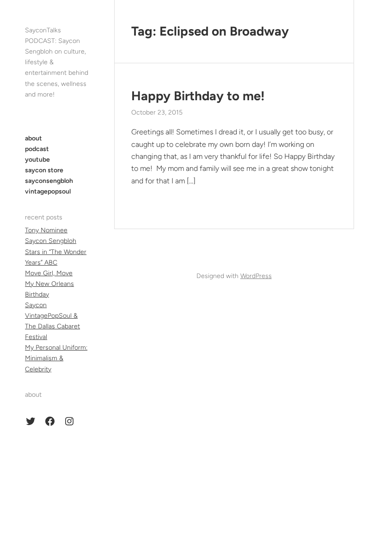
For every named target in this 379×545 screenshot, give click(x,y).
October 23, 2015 (157, 112)
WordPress (256, 276)
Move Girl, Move (49, 273)
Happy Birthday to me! (198, 95)
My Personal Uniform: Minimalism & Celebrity (56, 358)
